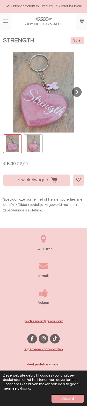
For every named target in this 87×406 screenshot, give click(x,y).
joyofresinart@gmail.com (43, 321)
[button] (12, 143)
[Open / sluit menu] (5, 21)
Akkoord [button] (67, 398)
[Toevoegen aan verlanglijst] (78, 180)
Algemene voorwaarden (43, 349)
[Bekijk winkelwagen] (81, 21)
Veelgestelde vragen (43, 364)
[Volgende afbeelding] (77, 92)
